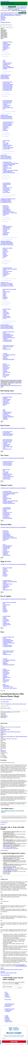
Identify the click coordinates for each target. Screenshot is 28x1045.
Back (2, 386)
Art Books (5, 338)
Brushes (4, 292)
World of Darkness (7, 44)
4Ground (5, 186)
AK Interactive (6, 313)
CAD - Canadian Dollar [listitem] (7, 7)
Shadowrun (5, 46)
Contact (22, 11)
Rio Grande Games (7, 102)
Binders (4, 252)
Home (4, 684)
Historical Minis (4, 34)
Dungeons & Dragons (7, 41)
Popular (4, 363)
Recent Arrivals (6, 367)
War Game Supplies (7, 125)
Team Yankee (6, 208)
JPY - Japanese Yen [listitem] (16, 9)
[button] (6, 690)
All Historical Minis (5, 527)
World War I (5, 126)
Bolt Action (5, 205)
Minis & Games (4, 32)
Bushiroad (5, 274)
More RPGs (5, 419)
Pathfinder (5, 43)
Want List (6, 12)
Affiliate (6, 1016)
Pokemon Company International (10, 268)
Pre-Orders (5, 366)
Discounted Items (6, 372)
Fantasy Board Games (7, 87)
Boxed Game (6, 701)
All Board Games (4, 428)
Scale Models (6, 213)
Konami (4, 270)
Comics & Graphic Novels (8, 331)
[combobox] (7, 25)
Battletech (5, 166)
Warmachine (5, 165)
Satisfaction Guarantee (9, 1008)
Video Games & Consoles (8, 345)
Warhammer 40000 (7, 491)
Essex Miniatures (6, 227)
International (7, 996)
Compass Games (6, 146)
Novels (4, 332)
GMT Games (6, 142)
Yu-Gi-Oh (5, 250)
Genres (4, 376)
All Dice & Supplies (5, 598)
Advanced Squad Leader (8, 122)
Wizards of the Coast (7, 62)
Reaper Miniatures (7, 184)
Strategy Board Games (7, 86)
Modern (4, 129)
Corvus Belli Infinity (7, 167)
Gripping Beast (6, 232)
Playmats (5, 256)
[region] (14, 814)
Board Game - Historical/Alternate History (18, 736)
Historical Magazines (7, 336)
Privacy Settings (8, 998)
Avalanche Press (6, 148)
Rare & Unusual (6, 365)
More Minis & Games (7, 518)
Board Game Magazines (8, 84)
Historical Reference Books (8, 337)
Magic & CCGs (4, 35)
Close (2, 968)
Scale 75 (5, 318)
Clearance (5, 370)
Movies (4, 347)
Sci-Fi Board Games (7, 90)
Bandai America (6, 273)
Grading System (8, 1010)
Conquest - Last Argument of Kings (10, 170)
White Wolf (5, 65)
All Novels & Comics (7, 339)
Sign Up (16, 983)
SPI (4, 141)
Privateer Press (6, 188)
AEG (4, 108)
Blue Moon (5, 233)
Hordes (10, 165)
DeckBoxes (5, 255)
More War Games (6, 478)
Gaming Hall (3, 17)
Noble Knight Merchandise (8, 359)
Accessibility (7, 1011)
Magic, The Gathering (7, 248)
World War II (6, 127)
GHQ (4, 225)
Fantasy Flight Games (7, 100)
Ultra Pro (5, 311)
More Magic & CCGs (7, 589)
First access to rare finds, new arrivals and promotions (13, 982)
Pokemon (5, 249)
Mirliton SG (5, 234)
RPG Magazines (6, 47)
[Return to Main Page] (1, 388)
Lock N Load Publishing (8, 147)
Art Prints (5, 353)
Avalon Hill (5, 144)
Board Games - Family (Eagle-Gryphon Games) (13, 688)
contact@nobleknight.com (8, 868)
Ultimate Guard (6, 316)
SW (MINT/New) (9, 711)
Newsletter (7, 1019)
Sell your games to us (7, 845)
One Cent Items (6, 374)
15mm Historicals (6, 209)
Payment (7, 995)
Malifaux (5, 169)
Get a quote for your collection (9, 866)
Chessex (5, 314)
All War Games (4, 458)
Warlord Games (6, 228)
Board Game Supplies (7, 85)
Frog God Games (6, 66)
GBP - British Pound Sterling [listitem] (7, 15)
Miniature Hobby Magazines (9, 172)
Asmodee (5, 104)
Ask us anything (6, 873)
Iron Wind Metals (6, 190)
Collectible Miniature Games (9, 164)
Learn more (10, 848)
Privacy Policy (8, 999)
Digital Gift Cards (6, 349)
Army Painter (6, 312)
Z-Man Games (6, 106)
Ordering (7, 994)
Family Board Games (7, 89)
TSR (4, 60)
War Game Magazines (7, 124)
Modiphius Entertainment (8, 67)
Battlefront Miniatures (7, 226)
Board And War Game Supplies (9, 289)
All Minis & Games (5, 488)
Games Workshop (6, 182)
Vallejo (4, 310)
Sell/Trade (3, 16)
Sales (4, 373)
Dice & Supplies (4, 37)
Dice (4, 50)
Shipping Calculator (8, 1007)
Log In (10, 12)
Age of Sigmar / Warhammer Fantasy (10, 163)
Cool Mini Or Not (7, 105)
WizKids (5, 185)
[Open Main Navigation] (1, 21)
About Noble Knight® (9, 1003)
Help (6, 992)
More (2, 38)
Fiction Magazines (7, 334)
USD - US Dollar (12, 6)
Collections (3, 18)
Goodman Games (6, 63)
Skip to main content (5, 1)
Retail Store (23, 10)
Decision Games (6, 140)
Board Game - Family (5, 736)
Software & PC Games (8, 346)
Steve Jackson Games (7, 101)
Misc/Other (5, 358)
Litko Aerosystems (7, 317)
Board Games (3, 30)
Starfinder (5, 48)
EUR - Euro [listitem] (14, 7)
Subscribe (14, 1042)
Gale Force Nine (6, 192)
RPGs (2, 28)
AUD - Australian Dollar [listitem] (21, 6)
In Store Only (6, 375)
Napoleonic (5, 130)
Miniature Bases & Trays (8, 211)
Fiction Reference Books (8, 335)
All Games (3, 19)
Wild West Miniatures (7, 171)
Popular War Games (7, 123)
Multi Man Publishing (7, 145)
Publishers (20, 393)
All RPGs (3, 393)
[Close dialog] (26, 1027)
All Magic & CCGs (5, 564)
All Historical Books (7, 341)
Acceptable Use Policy (4, 822)
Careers (6, 1015)
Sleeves (4, 253)
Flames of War (6, 206)
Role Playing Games (5, 381)
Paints (4, 215)
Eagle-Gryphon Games (8, 107)
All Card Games (6, 83)
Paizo (4, 61)
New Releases (6, 368)
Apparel (4, 357)
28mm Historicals (6, 210)
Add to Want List (4, 716)
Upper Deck (5, 272)
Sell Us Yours (3, 717)
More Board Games (7, 449)
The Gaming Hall (8, 380)
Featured (5, 369)
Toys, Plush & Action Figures (9, 354)
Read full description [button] (5, 805)
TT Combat (5, 191)
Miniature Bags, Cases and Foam (10, 212)
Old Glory (5, 230)
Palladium (5, 68)
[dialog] (14, 922)
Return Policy (8, 1006)
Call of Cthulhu (6, 45)
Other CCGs (5, 251)
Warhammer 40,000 (7, 162)
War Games (3, 31)
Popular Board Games (7, 81)
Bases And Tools (6, 291)
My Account (11, 385)
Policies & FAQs (8, 1005)
